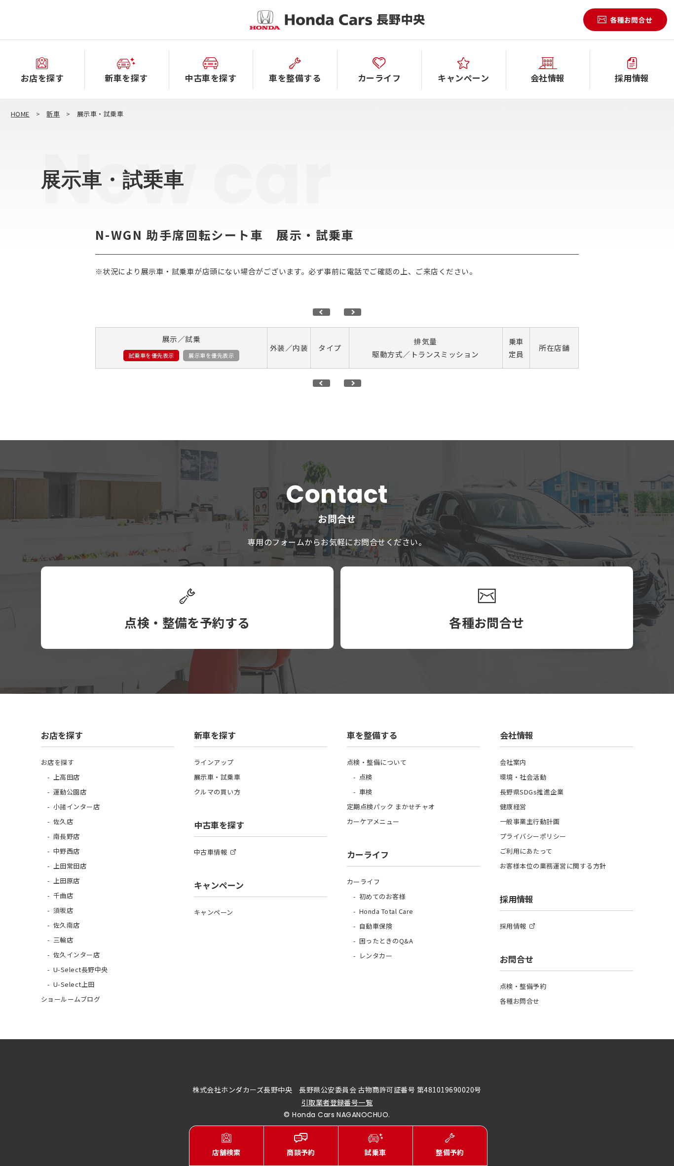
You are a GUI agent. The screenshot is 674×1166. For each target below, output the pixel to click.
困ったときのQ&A (386, 940)
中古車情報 (210, 852)
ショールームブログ (70, 999)
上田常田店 (69, 865)
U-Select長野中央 (80, 969)
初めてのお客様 (382, 896)
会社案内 (513, 762)
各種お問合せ (520, 1001)
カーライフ (363, 881)
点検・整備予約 (523, 986)
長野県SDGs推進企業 (531, 791)
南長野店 (66, 836)
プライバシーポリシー (533, 836)
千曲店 (63, 895)
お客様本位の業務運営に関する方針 (553, 865)
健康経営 (513, 806)
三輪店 (63, 939)
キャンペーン (213, 912)
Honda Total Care (386, 911)
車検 (366, 791)
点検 (366, 777)
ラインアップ (214, 762)
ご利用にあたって (526, 851)
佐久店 (63, 821)
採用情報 (513, 926)
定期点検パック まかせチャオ (391, 806)
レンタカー (375, 955)
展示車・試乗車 (217, 777)
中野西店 (66, 851)
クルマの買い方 (217, 791)
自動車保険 (375, 926)
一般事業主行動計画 (530, 821)
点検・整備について (377, 762)
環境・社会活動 (523, 777)
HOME (20, 113)
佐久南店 (66, 925)
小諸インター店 (76, 806)
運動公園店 (69, 791)
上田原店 (66, 880)
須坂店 (63, 910)
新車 (53, 113)
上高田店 (66, 777)
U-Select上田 (74, 984)
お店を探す (57, 762)
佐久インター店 (76, 954)
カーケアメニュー (373, 821)
